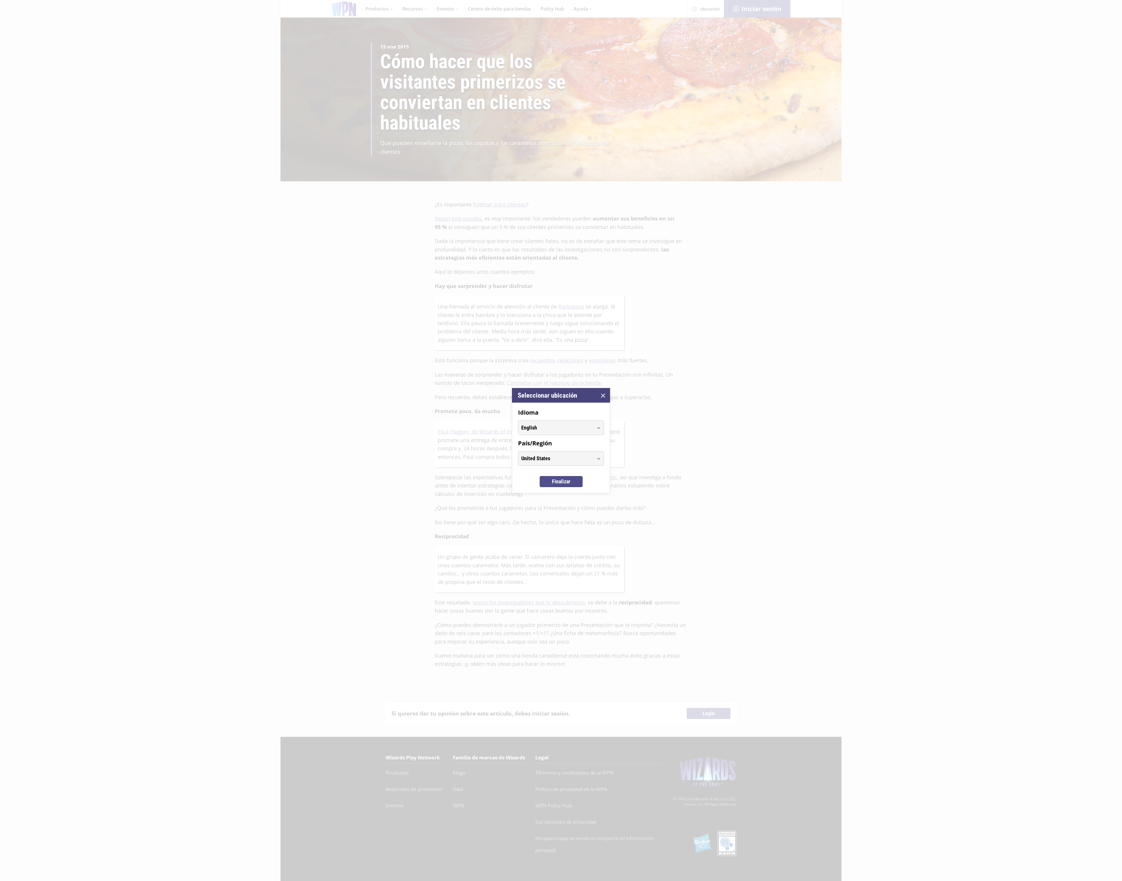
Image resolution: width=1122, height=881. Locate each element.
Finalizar (561, 481)
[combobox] (555, 428)
